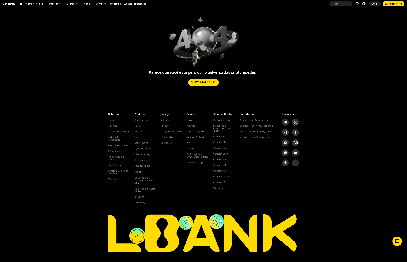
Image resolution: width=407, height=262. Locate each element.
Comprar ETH (220, 142)
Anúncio (191, 125)
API (188, 143)
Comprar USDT (221, 148)
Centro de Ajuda (195, 131)
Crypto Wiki (140, 197)
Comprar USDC (221, 153)
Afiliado (165, 125)
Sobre (111, 120)
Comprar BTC (220, 136)
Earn (136, 137)
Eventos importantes (136, 4)
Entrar (375, 4)
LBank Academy (142, 154)
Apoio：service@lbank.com (254, 120)
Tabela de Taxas (195, 148)
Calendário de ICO (143, 160)
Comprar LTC (220, 182)
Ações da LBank (142, 148)
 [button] (332, 4)
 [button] (348, 4)
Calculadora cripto (222, 120)
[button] (397, 241)
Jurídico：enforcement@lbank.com (258, 131)
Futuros (73, 4)
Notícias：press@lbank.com (254, 137)
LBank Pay (139, 202)
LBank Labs (167, 137)
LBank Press (114, 165)
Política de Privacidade (114, 138)
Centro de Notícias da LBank (118, 172)
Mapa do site (115, 179)
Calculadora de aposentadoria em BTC (144, 180)
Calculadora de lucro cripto (144, 190)
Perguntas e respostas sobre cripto (222, 128)
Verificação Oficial (196, 137)
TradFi (117, 4)
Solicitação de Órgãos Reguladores (197, 155)
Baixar (190, 120)
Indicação (166, 120)
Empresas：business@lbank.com (256, 125)
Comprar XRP (220, 165)
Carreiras (112, 125)
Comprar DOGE (221, 176)
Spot (88, 4)
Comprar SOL (220, 159)
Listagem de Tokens (171, 131)
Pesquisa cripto (142, 166)
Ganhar (101, 4)
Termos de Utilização (119, 131)
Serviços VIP (167, 143)
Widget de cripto (196, 162)
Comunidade (114, 151)
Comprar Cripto (36, 4)
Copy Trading (141, 143)
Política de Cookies (118, 145)
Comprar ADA (220, 171)
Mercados (55, 4)
